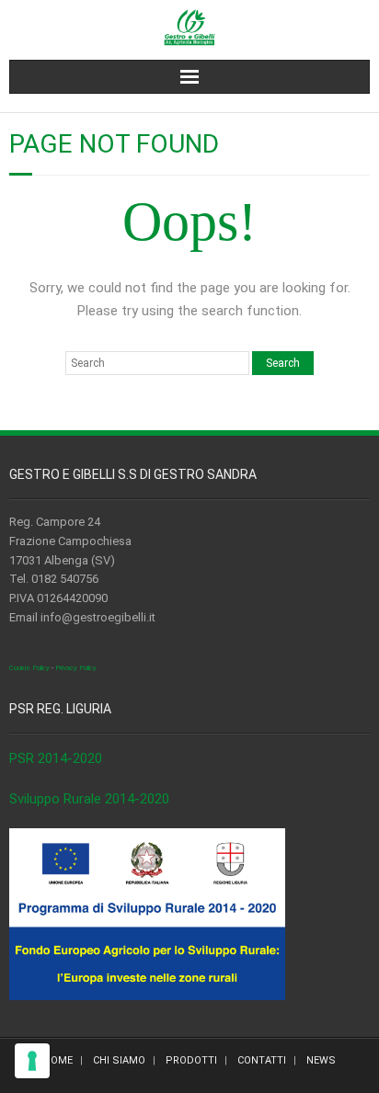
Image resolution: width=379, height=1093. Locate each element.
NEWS (321, 1060)
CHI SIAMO (119, 1060)
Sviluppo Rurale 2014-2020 (89, 799)
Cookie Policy (29, 668)
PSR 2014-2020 (55, 758)
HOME (58, 1060)
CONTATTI (261, 1060)
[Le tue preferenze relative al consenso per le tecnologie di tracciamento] (32, 1060)
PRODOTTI (191, 1060)
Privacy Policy (76, 668)
